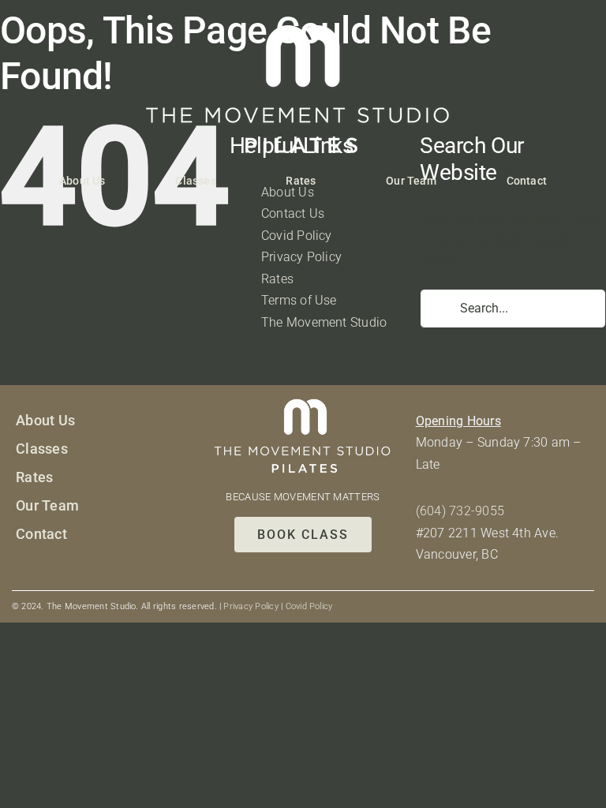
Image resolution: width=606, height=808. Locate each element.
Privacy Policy (301, 256)
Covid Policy (296, 235)
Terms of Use (299, 300)
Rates (277, 278)
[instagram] (45, 572)
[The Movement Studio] (303, 31)
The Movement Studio (324, 322)
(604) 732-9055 (460, 510)
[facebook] (20, 572)
